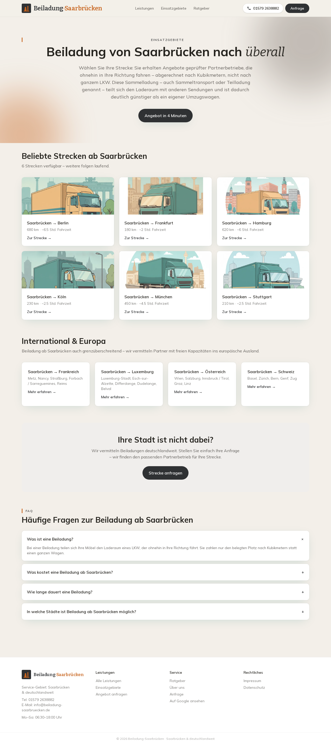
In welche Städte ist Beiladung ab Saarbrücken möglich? (165, 611)
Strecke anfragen (165, 473)
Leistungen (144, 8)
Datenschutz (254, 687)
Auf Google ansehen (187, 701)
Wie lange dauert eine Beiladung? (165, 591)
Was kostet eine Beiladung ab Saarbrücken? (165, 572)
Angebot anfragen (111, 694)
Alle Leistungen (108, 680)
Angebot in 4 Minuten (165, 115)
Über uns (177, 687)
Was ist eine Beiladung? (165, 539)
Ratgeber (201, 8)
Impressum (252, 680)
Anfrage (297, 8)
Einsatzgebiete (173, 8)
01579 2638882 (266, 8)
